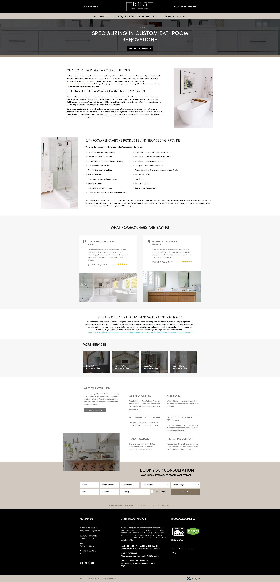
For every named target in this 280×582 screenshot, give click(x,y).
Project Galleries (146, 16)
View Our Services (94, 410)
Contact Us (183, 16)
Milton (153, 505)
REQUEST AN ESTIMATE (185, 6)
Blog (174, 553)
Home (93, 16)
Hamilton (165, 505)
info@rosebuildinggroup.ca (90, 531)
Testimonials (167, 16)
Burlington (129, 505)
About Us (104, 16)
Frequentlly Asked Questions (183, 549)
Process (129, 16)
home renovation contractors (79, 84)
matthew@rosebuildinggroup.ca (179, 332)
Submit (185, 492)
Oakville (142, 505)
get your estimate (140, 48)
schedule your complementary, (120, 332)
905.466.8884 (91, 6)
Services (117, 16)
